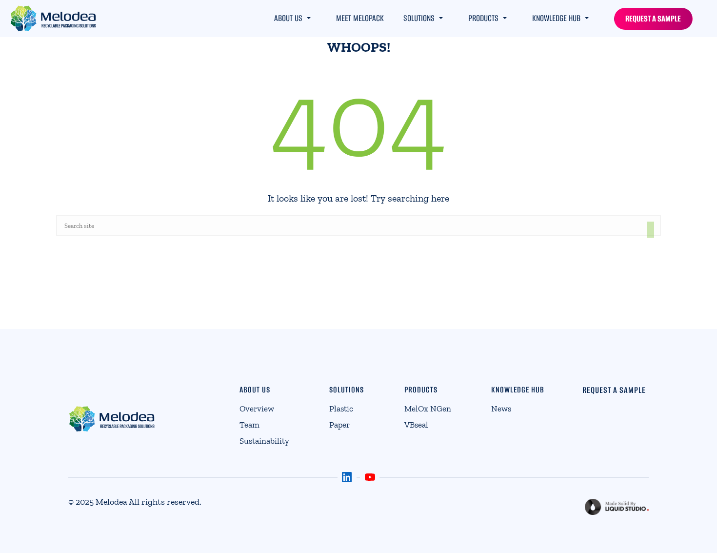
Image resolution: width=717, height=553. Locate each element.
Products (483, 18)
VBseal (416, 425)
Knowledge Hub (556, 18)
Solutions (419, 18)
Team (249, 425)
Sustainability (264, 441)
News (501, 408)
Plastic (341, 408)
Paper (339, 425)
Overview (256, 408)
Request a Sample (653, 18)
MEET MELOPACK (360, 18)
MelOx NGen (427, 408)
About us (288, 18)
